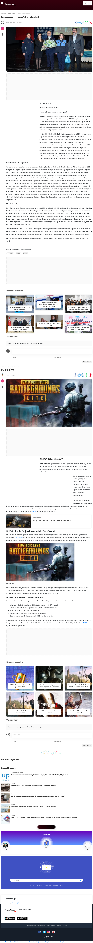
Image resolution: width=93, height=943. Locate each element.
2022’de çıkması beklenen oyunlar (49, 712)
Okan (5, 849)
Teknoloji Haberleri (17, 772)
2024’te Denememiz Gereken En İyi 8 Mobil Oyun (20, 686)
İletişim (59, 925)
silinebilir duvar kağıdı (57, 942)
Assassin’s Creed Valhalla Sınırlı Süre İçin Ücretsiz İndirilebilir (78, 686)
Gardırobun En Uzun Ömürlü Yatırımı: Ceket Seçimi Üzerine (33, 807)
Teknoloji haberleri (18, 903)
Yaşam (13, 783)
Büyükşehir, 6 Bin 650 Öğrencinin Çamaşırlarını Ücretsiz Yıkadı (78, 308)
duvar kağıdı (45, 942)
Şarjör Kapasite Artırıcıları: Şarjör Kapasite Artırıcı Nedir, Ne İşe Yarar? (38, 796)
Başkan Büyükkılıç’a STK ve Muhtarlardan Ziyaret (20, 328)
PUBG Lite (86, 623)
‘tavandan (10, 253)
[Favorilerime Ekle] (2, 28)
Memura (25, 253)
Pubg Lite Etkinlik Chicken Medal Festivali (52, 520)
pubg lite (34, 511)
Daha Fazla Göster (46, 827)
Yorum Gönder (87, 362)
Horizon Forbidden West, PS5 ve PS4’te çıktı (78, 712)
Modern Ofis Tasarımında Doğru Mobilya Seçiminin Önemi (33, 785)
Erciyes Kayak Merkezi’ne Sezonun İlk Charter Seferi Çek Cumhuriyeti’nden (49, 304)
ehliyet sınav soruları (20, 942)
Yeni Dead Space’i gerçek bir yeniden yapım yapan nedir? (49, 686)
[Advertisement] (49, 87)
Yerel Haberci (10, 22)
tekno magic (10, 375)
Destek (18, 253)
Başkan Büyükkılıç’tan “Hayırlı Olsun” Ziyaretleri (20, 308)
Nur (88, 849)
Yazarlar (65, 925)
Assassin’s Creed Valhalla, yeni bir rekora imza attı (20, 712)
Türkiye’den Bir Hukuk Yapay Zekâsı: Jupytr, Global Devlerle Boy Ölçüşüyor (39, 775)
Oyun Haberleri (41, 925)
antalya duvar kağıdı (6, 942)
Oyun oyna (19, 537)
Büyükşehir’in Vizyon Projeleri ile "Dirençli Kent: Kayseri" (78, 328)
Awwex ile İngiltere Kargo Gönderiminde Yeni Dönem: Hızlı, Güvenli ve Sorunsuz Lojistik (44, 817)
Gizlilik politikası (51, 925)
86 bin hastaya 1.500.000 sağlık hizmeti (49, 324)
